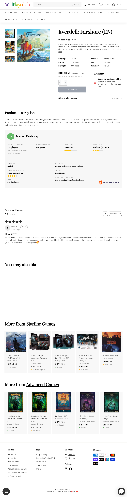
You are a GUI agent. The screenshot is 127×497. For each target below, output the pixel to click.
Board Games (11, 13)
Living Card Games (55, 13)
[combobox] (57, 4)
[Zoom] (33, 45)
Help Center (12, 455)
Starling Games (109, 59)
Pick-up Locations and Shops (18, 469)
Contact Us (12, 458)
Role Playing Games (93, 13)
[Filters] (105, 214)
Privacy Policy (41, 462)
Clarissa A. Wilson (75, 166)
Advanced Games (42, 384)
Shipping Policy (41, 455)
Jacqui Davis (60, 173)
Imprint (38, 469)
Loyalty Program (14, 465)
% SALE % (41, 19)
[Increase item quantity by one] (65, 83)
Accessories (113, 13)
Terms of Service (42, 465)
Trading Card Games (31, 13)
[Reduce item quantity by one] (60, 83)
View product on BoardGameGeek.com (69, 180)
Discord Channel (13, 462)
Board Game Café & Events (17, 472)
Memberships (11, 19)
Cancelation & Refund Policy (46, 458)
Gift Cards (27, 19)
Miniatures (73, 13)
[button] (64, 39)
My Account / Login (14, 476)
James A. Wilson (61, 166)
